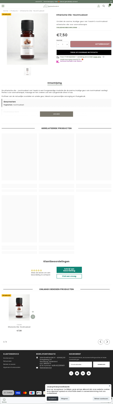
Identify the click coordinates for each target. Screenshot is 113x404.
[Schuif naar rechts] (107, 342)
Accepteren (52, 398)
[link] (19, 187)
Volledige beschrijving (68, 27)
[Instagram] (77, 373)
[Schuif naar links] (100, 342)
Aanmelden (101, 364)
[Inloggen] (98, 6)
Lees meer (56, 114)
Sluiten (111, 1)
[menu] (3, 6)
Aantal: (59, 40)
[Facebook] (71, 373)
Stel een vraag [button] (69, 276)
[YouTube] (89, 373)
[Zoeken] (103, 6)
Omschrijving (54, 83)
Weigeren (64, 398)
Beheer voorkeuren (101, 398)
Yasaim (19, 325)
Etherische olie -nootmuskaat (19, 327)
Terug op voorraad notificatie (84, 52)
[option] (27, 39)
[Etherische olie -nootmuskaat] (19, 307)
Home (5, 11)
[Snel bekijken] (33, 312)
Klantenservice (46, 367)
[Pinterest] (83, 373)
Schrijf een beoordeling (69, 270)
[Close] (109, 385)
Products (14, 11)
